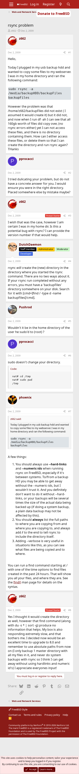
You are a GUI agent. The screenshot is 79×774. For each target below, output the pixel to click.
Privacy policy (52, 714)
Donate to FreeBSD (54, 13)
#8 (69, 610)
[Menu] (11, 4)
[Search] (68, 4)
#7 (69, 411)
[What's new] (61, 4)
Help (65, 714)
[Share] (64, 52)
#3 (69, 215)
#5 (69, 321)
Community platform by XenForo (39, 725)
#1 (69, 52)
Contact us (15, 714)
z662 (13, 30)
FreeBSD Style (19, 709)
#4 (69, 261)
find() (17, 582)
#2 (69, 172)
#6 (69, 355)
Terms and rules (33, 714)
